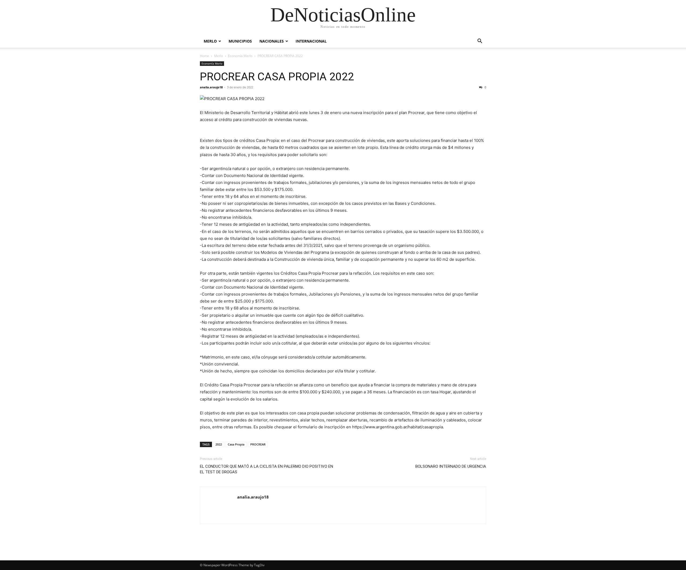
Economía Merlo (240, 56)
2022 (218, 444)
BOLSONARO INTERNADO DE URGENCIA (450, 466)
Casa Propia (236, 444)
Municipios (240, 41)
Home (204, 56)
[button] (479, 41)
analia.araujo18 (211, 87)
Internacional (311, 41)
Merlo (210, 41)
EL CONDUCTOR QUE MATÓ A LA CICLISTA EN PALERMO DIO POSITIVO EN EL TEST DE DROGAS (266, 469)
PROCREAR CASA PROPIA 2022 (277, 76)
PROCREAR (258, 444)
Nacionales (271, 41)
